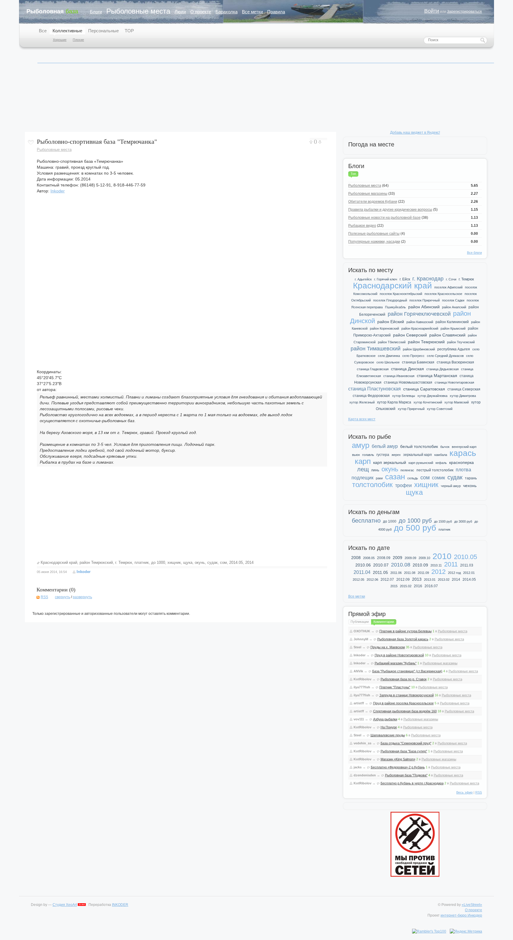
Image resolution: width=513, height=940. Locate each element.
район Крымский (453, 328)
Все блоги (474, 252)
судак (212, 562)
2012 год (454, 572)
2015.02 (405, 586)
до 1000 (158, 562)
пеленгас (407, 470)
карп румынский (420, 463)
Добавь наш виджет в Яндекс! (415, 132)
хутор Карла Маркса (394, 402)
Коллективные (67, 30)
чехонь (469, 485)
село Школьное (388, 362)
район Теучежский (461, 342)
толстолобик (372, 485)
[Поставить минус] (320, 142)
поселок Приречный (424, 300)
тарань (471, 478)
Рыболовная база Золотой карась (402, 639)
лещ (363, 469)
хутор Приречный (411, 409)
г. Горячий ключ (385, 279)
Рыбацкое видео (362, 226)
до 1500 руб (443, 521)
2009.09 (410, 558)
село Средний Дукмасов (445, 356)
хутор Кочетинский (428, 402)
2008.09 (383, 558)
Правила (276, 11)
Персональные (103, 30)
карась (462, 453)
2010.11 (436, 565)
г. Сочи (451, 279)
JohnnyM (361, 639)
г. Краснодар (428, 279)
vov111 (359, 719)
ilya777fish (362, 687)
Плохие (78, 40)
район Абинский (424, 306)
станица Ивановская (398, 376)
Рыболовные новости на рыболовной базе (384, 218)
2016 (418, 586)
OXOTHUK (362, 631)
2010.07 (381, 565)
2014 (249, 562)
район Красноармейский (419, 328)
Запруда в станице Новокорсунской (406, 695)
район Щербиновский (419, 349)
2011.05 (380, 572)
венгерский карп (464, 447)
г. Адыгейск (363, 279)
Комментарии (383, 621)
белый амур (385, 446)
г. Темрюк (123, 562)
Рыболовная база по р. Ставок (404, 679)
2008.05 (369, 558)
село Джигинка (389, 356)
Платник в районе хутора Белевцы (405, 631)
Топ (353, 173)
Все (43, 30)
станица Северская (463, 389)
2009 (397, 557)
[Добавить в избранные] (31, 142)
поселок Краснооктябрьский (401, 294)
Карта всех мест (362, 419)
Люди (180, 11)
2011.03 (466, 565)
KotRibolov (362, 679)
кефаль (441, 463)
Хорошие (59, 40)
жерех (396, 455)
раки (379, 478)
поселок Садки (453, 300)
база (52, 11)
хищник (174, 562)
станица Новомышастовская (408, 382)
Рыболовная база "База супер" (404, 751)
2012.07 (387, 579)
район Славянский (447, 335)
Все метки (252, 11)
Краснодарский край (59, 562)
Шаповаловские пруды (387, 735)
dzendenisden (365, 775)
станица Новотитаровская (454, 382)
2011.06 (396, 572)
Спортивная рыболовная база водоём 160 (405, 711)
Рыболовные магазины (367, 193)
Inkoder (57, 191)
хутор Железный (362, 402)
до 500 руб (415, 527)
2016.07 (431, 586)
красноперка (461, 462)
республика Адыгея (453, 349)
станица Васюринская (455, 362)
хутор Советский (439, 409)
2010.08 (400, 565)
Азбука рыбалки (385, 719)
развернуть (82, 597)
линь (375, 470)
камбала (440, 455)
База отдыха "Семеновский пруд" (406, 743)
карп (363, 461)
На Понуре (389, 727)
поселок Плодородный (390, 300)
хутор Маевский (456, 402)
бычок (444, 447)
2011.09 (423, 572)
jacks (358, 767)
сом (223, 562)
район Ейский (390, 321)
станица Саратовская (424, 389)
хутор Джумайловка (432, 396)
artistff (359, 703)
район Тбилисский (392, 342)
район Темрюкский (96, 562)
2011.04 (362, 572)
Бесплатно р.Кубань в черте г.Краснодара (412, 783)
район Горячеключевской (419, 314)
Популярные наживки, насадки (374, 242)
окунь (200, 562)
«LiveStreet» (472, 905)
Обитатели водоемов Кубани (372, 202)
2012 (438, 571)
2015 (394, 586)
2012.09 (403, 579)
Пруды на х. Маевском (387, 647)
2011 (451, 564)
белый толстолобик (419, 446)
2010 (442, 556)
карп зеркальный (389, 462)
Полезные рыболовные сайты (374, 234)
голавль (368, 455)
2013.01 (430, 579)
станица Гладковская (373, 369)
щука (187, 562)
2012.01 (469, 572)
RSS (44, 597)
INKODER (120, 905)
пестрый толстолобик (435, 470)
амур (360, 445)
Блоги (96, 11)
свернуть (62, 597)
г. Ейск (405, 279)
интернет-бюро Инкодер (461, 915)
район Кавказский (419, 322)
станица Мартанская (437, 375)
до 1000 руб (415, 520)
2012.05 (358, 579)
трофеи (403, 485)
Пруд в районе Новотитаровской (399, 655)
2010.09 (420, 565)
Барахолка (227, 11)
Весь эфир (464, 792)
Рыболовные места (138, 11)
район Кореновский (384, 328)
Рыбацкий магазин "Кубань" (396, 663)
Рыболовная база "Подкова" (406, 775)
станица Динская (407, 368)
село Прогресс (413, 356)
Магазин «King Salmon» (398, 759)
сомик (438, 477)
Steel (357, 647)
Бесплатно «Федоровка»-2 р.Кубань (398, 767)
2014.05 (236, 562)
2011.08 (409, 572)
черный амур (451, 486)
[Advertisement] (182, 514)
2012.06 (372, 579)
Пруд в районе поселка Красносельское (403, 703)
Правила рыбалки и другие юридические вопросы (390, 210)
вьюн (356, 455)
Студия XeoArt (65, 905)
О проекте (200, 11)
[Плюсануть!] (311, 141)
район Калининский (452, 322)
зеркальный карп (417, 455)
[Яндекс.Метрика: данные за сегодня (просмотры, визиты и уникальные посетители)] (466, 931)
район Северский (410, 335)
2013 (417, 579)
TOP (129, 30)
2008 (356, 557)
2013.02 (443, 579)
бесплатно (366, 520)
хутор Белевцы (403, 396)
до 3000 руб (463, 521)
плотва (463, 469)
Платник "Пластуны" (394, 687)
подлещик (362, 477)
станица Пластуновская (374, 388)
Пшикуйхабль (395, 307)
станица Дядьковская (442, 369)
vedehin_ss (362, 743)
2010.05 (465, 557)
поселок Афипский (448, 287)
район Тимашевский (375, 349)
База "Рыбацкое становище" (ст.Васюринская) (407, 671)
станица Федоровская (371, 396)
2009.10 (424, 558)
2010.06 (363, 565)
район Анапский (454, 307)
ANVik (358, 671)
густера (382, 455)
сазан (395, 476)
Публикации (360, 621)
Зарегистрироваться (464, 11)
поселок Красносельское (443, 294)
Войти (431, 11)
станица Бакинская (418, 362)
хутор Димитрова (463, 396)
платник (141, 562)
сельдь (412, 478)
